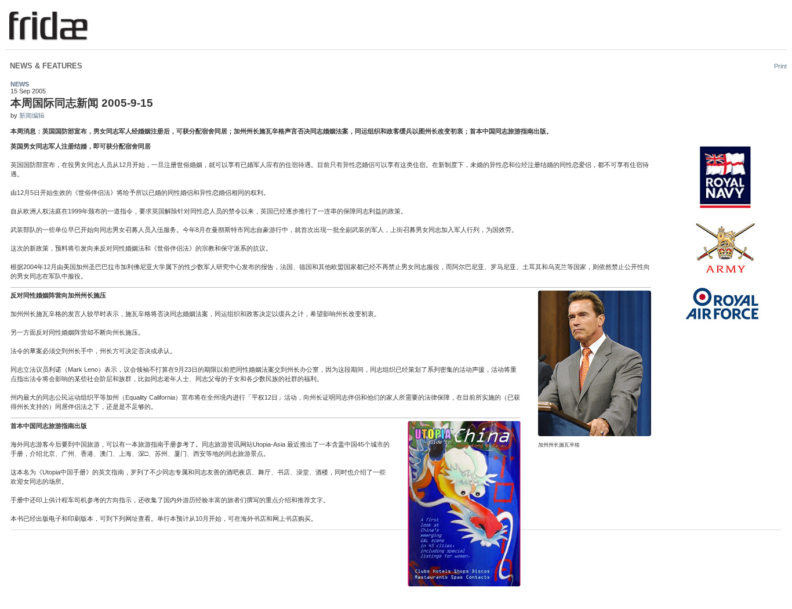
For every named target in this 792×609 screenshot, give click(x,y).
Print (780, 66)
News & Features (46, 65)
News (19, 84)
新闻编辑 (32, 115)
